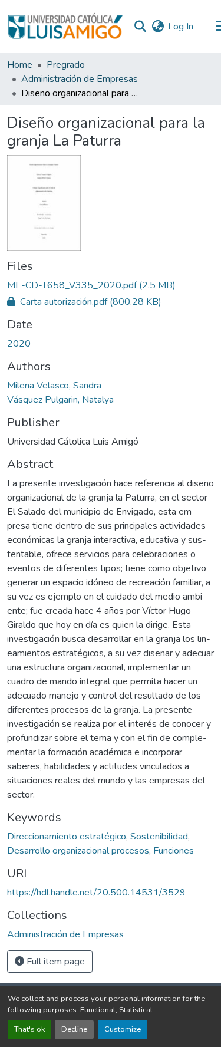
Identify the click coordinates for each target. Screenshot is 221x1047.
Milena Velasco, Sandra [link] (54, 385)
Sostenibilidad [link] (159, 836)
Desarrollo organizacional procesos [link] (78, 850)
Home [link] (19, 64)
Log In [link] (180, 26)
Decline (74, 1029)
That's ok (29, 1029)
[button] (65, 26)
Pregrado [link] (66, 64)
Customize (122, 1029)
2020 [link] (19, 343)
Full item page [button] (54, 961)
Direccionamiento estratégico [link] (66, 836)
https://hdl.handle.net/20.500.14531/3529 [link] (96, 892)
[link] (110, 285)
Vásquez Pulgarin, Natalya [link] (60, 399)
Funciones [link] (173, 850)
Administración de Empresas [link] (79, 79)
